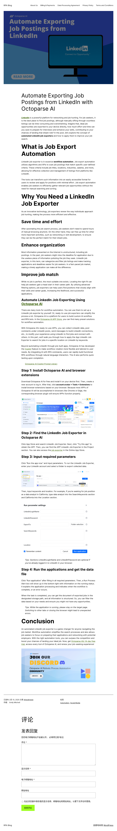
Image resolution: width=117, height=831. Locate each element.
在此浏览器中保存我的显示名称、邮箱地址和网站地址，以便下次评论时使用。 (58, 801)
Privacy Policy (88, 5)
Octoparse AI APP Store (51, 319)
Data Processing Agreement (69, 5)
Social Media (75, 703)
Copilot (28, 349)
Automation (64, 703)
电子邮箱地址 (28, 779)
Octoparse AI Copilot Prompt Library (41, 364)
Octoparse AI (31, 304)
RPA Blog (8, 5)
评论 (24, 742)
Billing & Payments (47, 5)
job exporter (57, 450)
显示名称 (26, 769)
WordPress (108, 825)
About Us (34, 5)
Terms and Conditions (104, 5)
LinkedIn (25, 118)
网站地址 (25, 790)
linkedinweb (28, 700)
